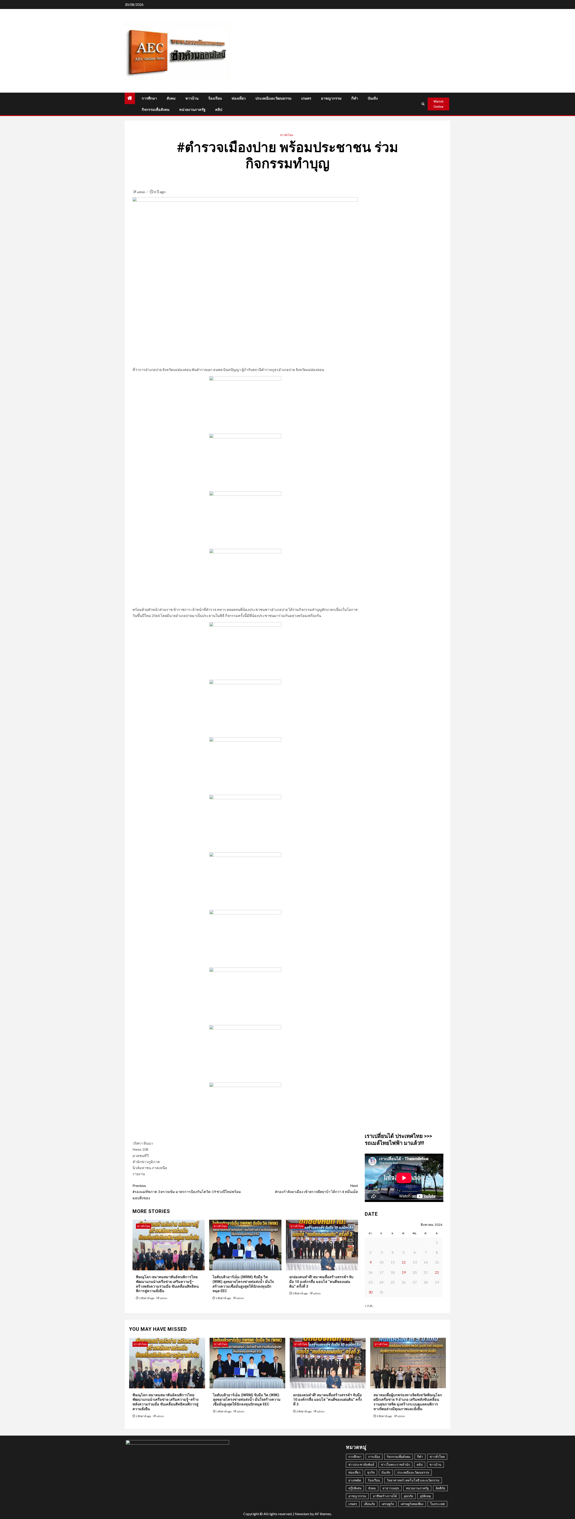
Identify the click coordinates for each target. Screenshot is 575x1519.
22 (437, 1272)
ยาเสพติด (354, 1480)
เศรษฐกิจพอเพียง (412, 1504)
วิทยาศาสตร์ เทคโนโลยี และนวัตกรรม (413, 1480)
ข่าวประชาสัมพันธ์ (361, 1464)
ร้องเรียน (215, 98)
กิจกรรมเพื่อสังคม (156, 109)
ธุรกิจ (371, 1472)
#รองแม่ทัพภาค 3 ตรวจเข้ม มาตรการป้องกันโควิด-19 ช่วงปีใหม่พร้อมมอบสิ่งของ (187, 1191)
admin (141, 192)
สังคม (171, 98)
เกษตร (306, 98)
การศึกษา (149, 98)
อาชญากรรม (331, 98)
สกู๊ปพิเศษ (354, 1488)
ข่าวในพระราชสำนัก (395, 1464)
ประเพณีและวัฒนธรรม (273, 98)
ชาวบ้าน (192, 98)
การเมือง (374, 1457)
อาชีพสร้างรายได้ (385, 1496)
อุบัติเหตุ (425, 1496)
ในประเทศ (437, 1504)
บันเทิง (373, 98)
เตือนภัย (369, 1504)
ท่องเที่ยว (239, 98)
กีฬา (354, 98)
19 (404, 1272)
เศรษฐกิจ (388, 1504)
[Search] (423, 104)
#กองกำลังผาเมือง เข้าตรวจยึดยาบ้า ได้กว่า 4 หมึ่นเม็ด (316, 1188)
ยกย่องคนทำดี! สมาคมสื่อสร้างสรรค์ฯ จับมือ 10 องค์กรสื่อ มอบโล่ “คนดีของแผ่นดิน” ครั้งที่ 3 (321, 1282)
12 (404, 1262)
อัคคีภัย (440, 1488)
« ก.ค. (369, 1305)
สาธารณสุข (391, 1488)
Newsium (302, 1514)
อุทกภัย (408, 1496)
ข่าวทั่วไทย (286, 135)
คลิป (218, 109)
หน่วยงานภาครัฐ (192, 109)
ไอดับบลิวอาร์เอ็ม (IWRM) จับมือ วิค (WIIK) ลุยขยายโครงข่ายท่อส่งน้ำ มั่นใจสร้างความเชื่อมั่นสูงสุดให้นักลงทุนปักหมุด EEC (247, 1400)
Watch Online (438, 104)
